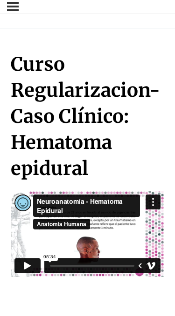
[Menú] (13, 6)
